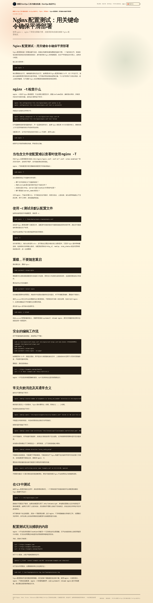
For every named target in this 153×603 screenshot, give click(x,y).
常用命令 (46, 11)
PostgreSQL (117, 4)
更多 (123, 4)
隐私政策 (108, 598)
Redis (104, 4)
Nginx (99, 4)
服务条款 (102, 598)
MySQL (109, 4)
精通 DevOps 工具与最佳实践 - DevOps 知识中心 (25, 11)
